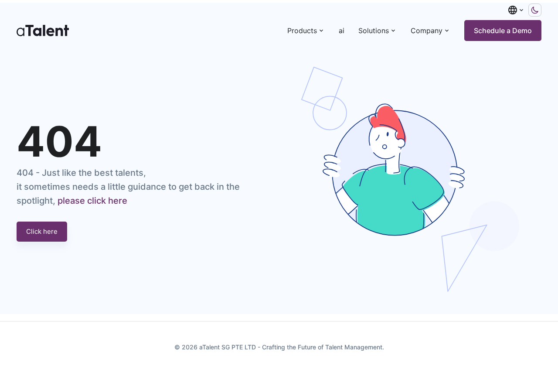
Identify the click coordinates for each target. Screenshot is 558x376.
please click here (92, 200)
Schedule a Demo (503, 30)
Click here (42, 231)
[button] (516, 10)
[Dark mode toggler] (534, 10)
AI (341, 30)
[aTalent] (43, 30)
